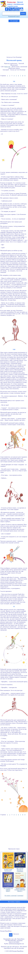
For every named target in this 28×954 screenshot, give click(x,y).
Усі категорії (14, 21)
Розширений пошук (14, 16)
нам (8, 946)
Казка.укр (7, 66)
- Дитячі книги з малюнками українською (15, 4)
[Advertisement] (14, 38)
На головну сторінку (14, 901)
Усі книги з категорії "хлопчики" (14, 895)
